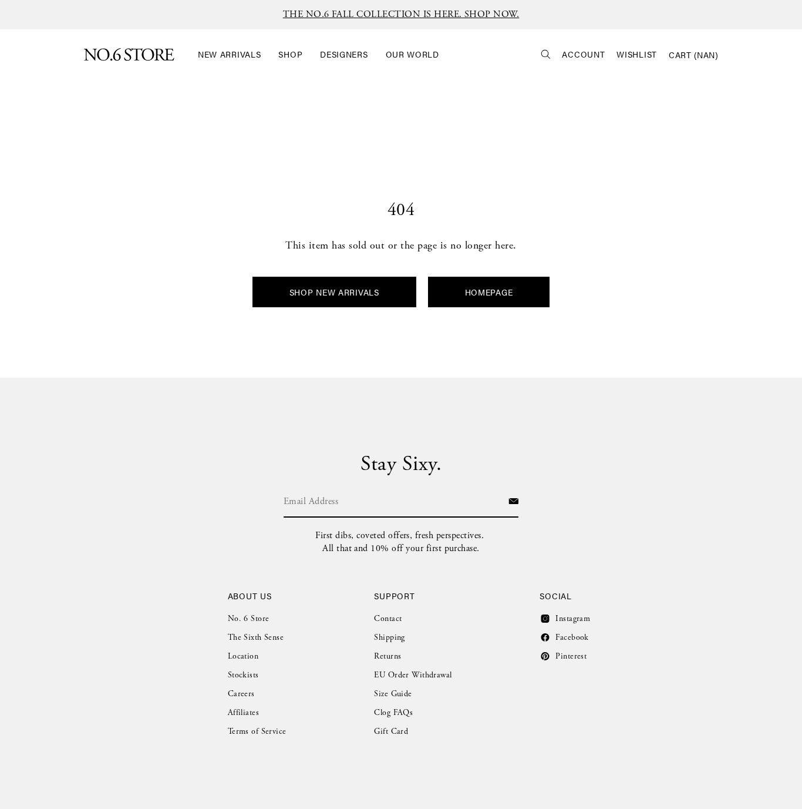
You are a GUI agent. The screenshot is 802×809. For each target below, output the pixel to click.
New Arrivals (229, 54)
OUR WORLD (412, 54)
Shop (290, 54)
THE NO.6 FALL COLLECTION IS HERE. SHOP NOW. (401, 14)
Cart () (693, 54)
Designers (344, 54)
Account (583, 54)
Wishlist (636, 54)
